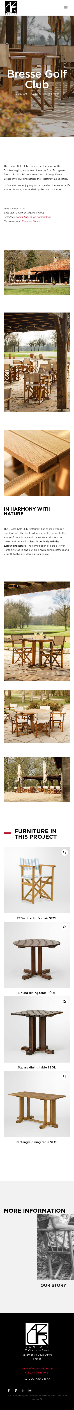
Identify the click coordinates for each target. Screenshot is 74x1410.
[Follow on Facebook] (8, 1390)
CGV (9, 1396)
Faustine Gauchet (32, 221)
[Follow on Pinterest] (15, 1390)
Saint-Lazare (24, 217)
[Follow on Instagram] (29, 1390)
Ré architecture (42, 217)
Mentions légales (20, 1396)
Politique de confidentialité (42, 1396)
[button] (64, 852)
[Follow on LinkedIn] (22, 1390)
